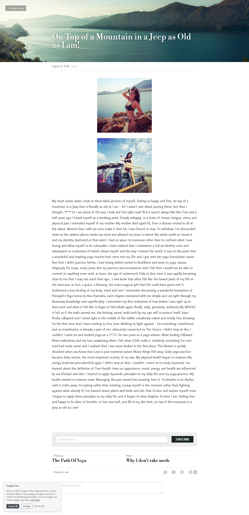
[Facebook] (165, 472)
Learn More (35, 500)
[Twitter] (174, 472)
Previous (59, 455)
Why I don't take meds (148, 460)
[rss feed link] (195, 472)
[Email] (190, 472)
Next (128, 455)
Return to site (17, 8)
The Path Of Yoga (69, 460)
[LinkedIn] (182, 472)
